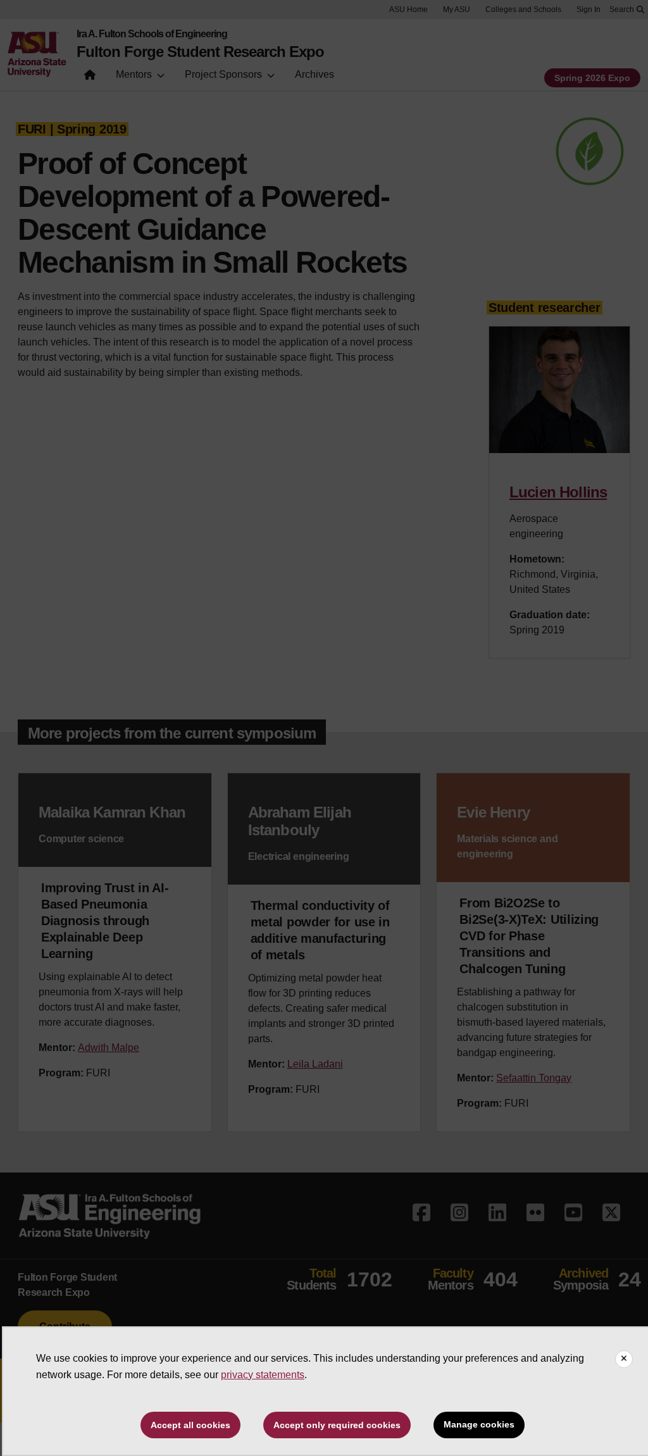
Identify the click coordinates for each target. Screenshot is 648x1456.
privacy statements (262, 1374)
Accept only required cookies (337, 1425)
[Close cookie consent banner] (624, 1359)
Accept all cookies (190, 1425)
